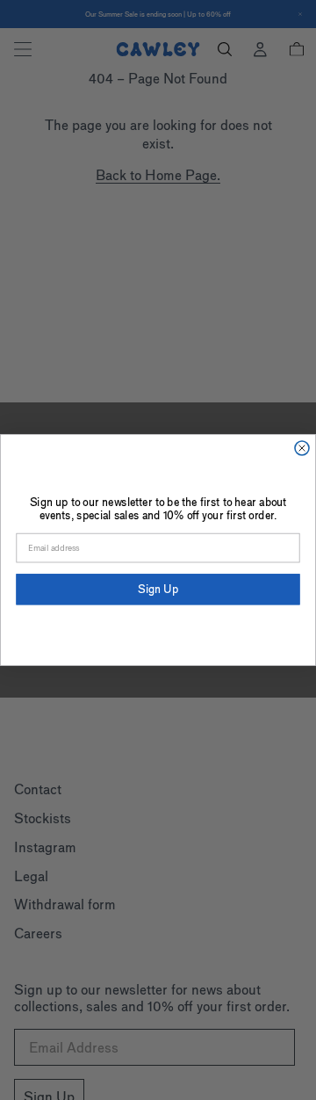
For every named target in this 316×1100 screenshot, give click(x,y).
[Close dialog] (302, 448)
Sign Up (158, 589)
